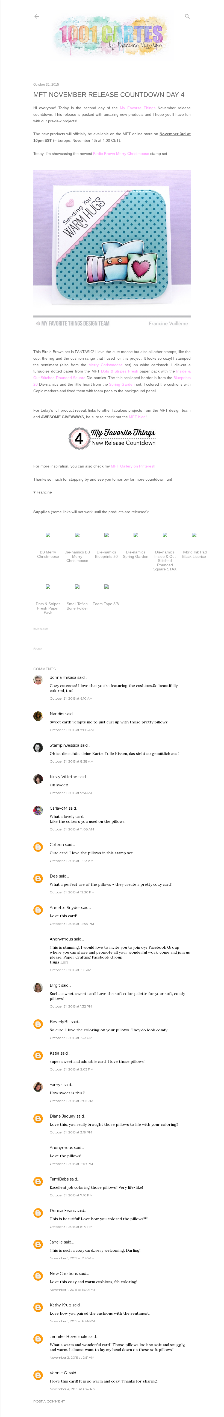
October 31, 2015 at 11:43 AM (71, 861)
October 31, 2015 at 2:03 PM (71, 1069)
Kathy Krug (60, 1305)
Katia (54, 1053)
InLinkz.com (40, 628)
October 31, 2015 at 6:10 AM (71, 698)
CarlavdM (58, 808)
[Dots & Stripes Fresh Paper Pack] (48, 587)
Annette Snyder (65, 907)
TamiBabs (59, 1179)
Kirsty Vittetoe (63, 776)
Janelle (56, 1242)
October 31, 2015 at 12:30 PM (72, 892)
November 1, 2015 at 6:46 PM (72, 1321)
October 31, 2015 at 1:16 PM (70, 970)
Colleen (57, 844)
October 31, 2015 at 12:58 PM (72, 924)
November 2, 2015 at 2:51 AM (72, 1357)
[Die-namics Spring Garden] (136, 535)
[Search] (187, 15)
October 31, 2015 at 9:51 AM (71, 793)
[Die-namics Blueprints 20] (106, 535)
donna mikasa (63, 677)
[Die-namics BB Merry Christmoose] (77, 535)
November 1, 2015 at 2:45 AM (72, 1258)
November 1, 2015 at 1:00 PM (72, 1290)
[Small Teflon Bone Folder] (77, 587)
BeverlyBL (60, 1021)
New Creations (64, 1273)
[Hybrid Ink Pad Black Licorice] (194, 535)
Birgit (55, 985)
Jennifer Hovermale (68, 1336)
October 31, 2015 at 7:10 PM (71, 1195)
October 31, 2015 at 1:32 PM (71, 1006)
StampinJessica (64, 745)
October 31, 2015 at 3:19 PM (71, 1132)
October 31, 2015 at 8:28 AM (71, 761)
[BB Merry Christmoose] (48, 535)
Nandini (57, 713)
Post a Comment (49, 1401)
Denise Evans (63, 1210)
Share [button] (37, 649)
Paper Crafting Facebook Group (92, 957)
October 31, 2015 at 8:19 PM (71, 1227)
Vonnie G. (59, 1372)
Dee (54, 876)
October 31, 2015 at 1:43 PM (71, 1038)
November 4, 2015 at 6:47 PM (73, 1389)
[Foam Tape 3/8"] (106, 587)
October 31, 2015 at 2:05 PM (71, 1101)
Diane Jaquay (62, 1116)
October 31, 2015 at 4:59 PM (71, 1164)
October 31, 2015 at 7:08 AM (72, 730)
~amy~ (56, 1084)
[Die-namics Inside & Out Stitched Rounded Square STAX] (165, 535)
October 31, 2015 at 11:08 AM (72, 829)
